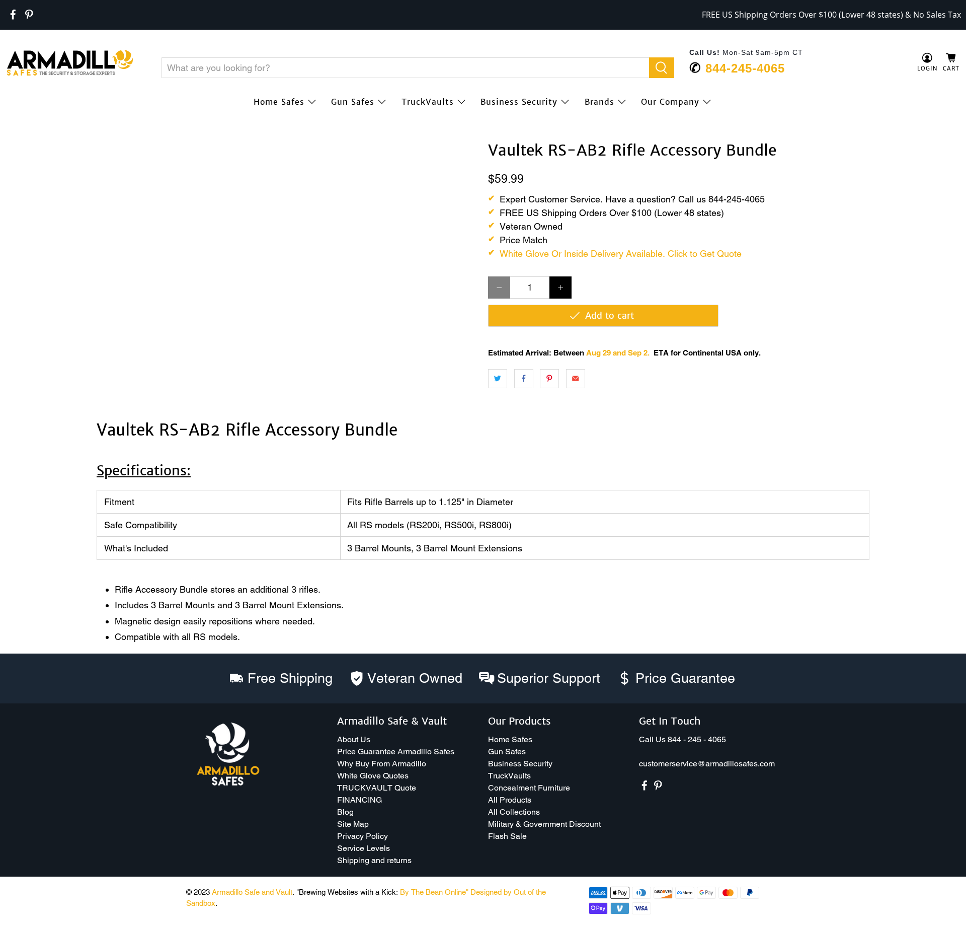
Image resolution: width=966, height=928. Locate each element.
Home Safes (279, 102)
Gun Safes (352, 102)
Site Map (353, 824)
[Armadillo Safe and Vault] (70, 63)
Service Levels (363, 848)
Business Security (518, 102)
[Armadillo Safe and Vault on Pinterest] (29, 14)
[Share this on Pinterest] (549, 378)
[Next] (462, 142)
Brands (599, 102)
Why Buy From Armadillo (381, 763)
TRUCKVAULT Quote (376, 788)
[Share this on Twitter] (497, 378)
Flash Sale (507, 836)
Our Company (670, 102)
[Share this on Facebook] (523, 378)
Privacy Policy (362, 836)
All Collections (514, 812)
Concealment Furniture (529, 788)
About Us (353, 739)
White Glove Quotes (373, 775)
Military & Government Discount (544, 824)
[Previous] (21, 142)
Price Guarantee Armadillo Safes (395, 751)
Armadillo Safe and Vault (252, 892)
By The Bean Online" (434, 892)
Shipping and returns (374, 860)
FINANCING (359, 800)
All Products (509, 800)
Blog (345, 812)
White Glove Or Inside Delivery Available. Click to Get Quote (621, 253)
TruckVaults (427, 102)
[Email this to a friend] (575, 378)
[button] (965, 923)
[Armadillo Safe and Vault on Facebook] (13, 14)
